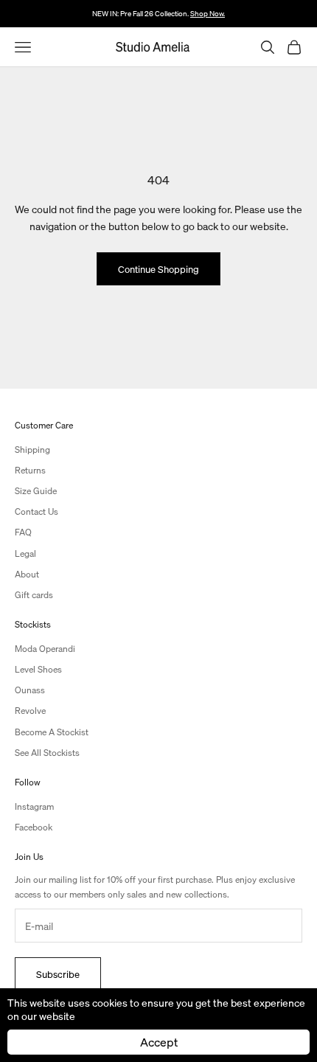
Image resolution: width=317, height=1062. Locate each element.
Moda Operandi (45, 648)
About (27, 574)
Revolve (30, 710)
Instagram (34, 806)
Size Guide (36, 490)
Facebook (33, 827)
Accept (159, 1041)
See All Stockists (47, 752)
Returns (30, 470)
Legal (25, 553)
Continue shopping (158, 269)
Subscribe (58, 974)
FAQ (23, 532)
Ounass (30, 689)
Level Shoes (38, 669)
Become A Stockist (51, 732)
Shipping (32, 449)
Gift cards (34, 594)
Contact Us (36, 511)
